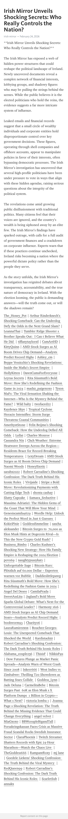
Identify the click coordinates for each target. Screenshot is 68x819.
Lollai (19, 435)
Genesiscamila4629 (17, 513)
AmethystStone (14, 425)
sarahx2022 (12, 472)
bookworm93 (13, 623)
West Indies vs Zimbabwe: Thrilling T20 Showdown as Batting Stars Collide (32, 674)
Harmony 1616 (48, 607)
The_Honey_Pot (15, 316)
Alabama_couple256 (18, 654)
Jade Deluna (12, 685)
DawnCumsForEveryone (40, 373)
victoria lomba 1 (37, 701)
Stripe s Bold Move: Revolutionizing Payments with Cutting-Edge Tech (32, 487)
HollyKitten (12, 373)
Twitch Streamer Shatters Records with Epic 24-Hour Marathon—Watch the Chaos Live (33, 742)
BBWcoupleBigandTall (37, 721)
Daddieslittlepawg (48, 576)
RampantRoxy (40, 753)
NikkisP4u (56, 654)
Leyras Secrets (14, 378)
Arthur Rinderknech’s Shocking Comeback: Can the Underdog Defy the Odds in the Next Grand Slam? (32, 321)
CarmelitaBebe (35, 685)
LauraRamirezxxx (16, 628)
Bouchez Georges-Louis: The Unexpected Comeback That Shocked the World (32, 633)
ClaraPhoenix (25, 737)
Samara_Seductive (42, 498)
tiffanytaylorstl (28, 342)
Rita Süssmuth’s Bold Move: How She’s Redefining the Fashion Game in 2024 (33, 383)
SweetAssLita (13, 596)
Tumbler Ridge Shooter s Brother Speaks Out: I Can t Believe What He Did (34, 336)
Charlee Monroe (38, 435)
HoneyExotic (36, 466)
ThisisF (41, 654)
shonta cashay (43, 493)
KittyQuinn (11, 347)
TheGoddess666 (15, 753)
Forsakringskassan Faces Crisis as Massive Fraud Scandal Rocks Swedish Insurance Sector (33, 732)
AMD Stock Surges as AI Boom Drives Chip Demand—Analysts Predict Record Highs (31, 352)
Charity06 (33, 623)
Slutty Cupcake (15, 498)
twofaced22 (42, 404)
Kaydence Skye (14, 409)
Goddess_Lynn (47, 680)
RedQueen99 (13, 768)
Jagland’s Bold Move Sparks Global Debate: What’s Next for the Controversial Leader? (34, 601)
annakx (9, 784)
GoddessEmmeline (36, 524)
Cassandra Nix (14, 440)
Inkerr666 (30, 669)
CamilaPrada (39, 591)
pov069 (9, 560)
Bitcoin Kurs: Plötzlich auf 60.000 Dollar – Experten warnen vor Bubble (31, 570)
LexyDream (36, 456)
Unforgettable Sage (17, 565)
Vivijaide (31, 482)
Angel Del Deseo (15, 591)
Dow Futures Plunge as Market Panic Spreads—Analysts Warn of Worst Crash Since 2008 (32, 664)
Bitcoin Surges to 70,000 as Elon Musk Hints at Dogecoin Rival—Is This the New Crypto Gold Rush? (33, 534)
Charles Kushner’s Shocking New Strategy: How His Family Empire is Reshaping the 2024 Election (33, 550)
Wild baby (24, 404)
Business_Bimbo (15, 545)
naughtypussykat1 (30, 560)
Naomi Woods (14, 466)
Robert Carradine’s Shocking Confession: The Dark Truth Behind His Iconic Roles (34, 477)
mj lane (58, 753)
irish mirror (10, 36)
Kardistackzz (44, 638)
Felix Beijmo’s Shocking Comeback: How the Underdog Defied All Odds (33, 430)
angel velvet (42, 716)
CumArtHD (50, 342)
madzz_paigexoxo (39, 388)
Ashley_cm (44, 357)
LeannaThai (12, 331)
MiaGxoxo (11, 721)
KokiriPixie (11, 524)
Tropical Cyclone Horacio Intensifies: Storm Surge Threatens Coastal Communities (28, 414)
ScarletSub (49, 779)
